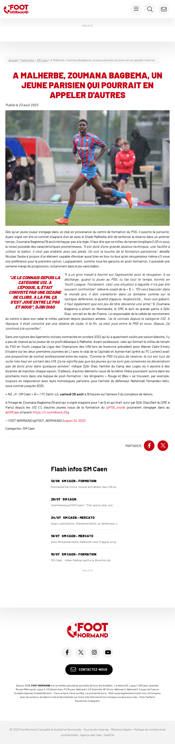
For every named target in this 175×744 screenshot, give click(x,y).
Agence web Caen (91, 735)
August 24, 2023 (74, 420)
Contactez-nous (92, 669)
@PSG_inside (115, 407)
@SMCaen (12, 412)
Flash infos (27, 60)
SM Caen (42, 60)
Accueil (13, 60)
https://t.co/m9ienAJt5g (51, 412)
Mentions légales (121, 729)
